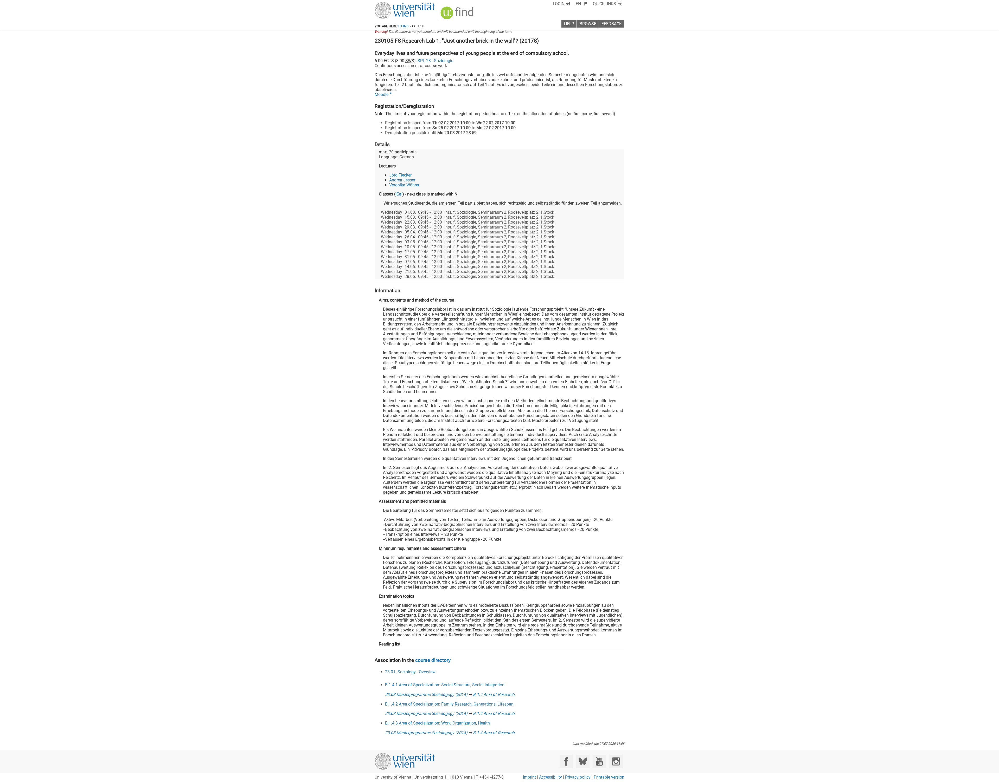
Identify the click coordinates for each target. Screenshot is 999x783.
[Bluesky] (582, 761)
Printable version (609, 777)
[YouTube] (599, 761)
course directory (433, 660)
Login (559, 3)
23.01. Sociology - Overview (410, 671)
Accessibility (550, 777)
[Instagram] (616, 761)
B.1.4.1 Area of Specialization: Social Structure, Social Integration (444, 684)
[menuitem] (581, 4)
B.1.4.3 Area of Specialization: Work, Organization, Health (437, 723)
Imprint (529, 777)
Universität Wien (393, 4)
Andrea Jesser (402, 180)
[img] (458, 14)
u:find (403, 26)
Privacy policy (578, 777)
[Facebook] (566, 761)
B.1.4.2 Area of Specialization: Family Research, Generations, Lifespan (449, 704)
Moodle (381, 94)
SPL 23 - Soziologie (435, 60)
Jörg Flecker (400, 175)
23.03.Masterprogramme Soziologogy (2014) (426, 694)
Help (569, 23)
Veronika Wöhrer (404, 184)
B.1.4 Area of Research (494, 694)
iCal (398, 194)
